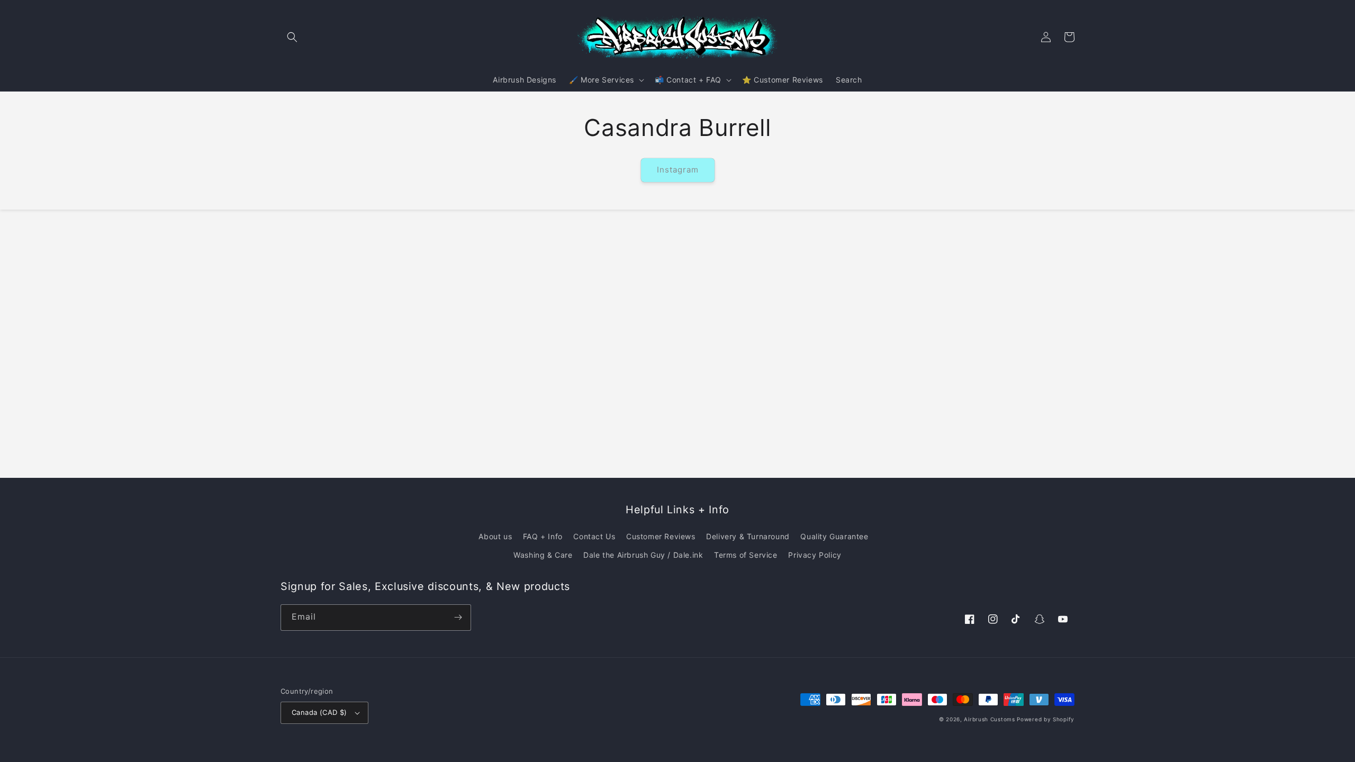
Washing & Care (542, 554)
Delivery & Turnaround (748, 536)
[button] (292, 37)
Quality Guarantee (834, 536)
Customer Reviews (660, 536)
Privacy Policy (814, 554)
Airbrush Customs (989, 719)
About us (495, 536)
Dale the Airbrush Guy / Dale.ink (643, 554)
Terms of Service (746, 554)
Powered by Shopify (1045, 719)
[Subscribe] (458, 617)
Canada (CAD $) (319, 712)
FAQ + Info (543, 536)
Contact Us (594, 536)
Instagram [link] (678, 170)
